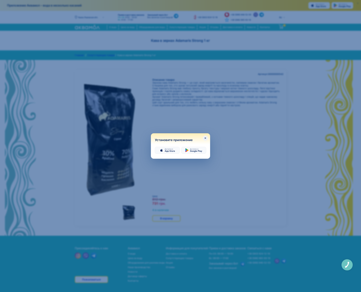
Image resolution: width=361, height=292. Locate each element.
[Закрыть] (205, 138)
